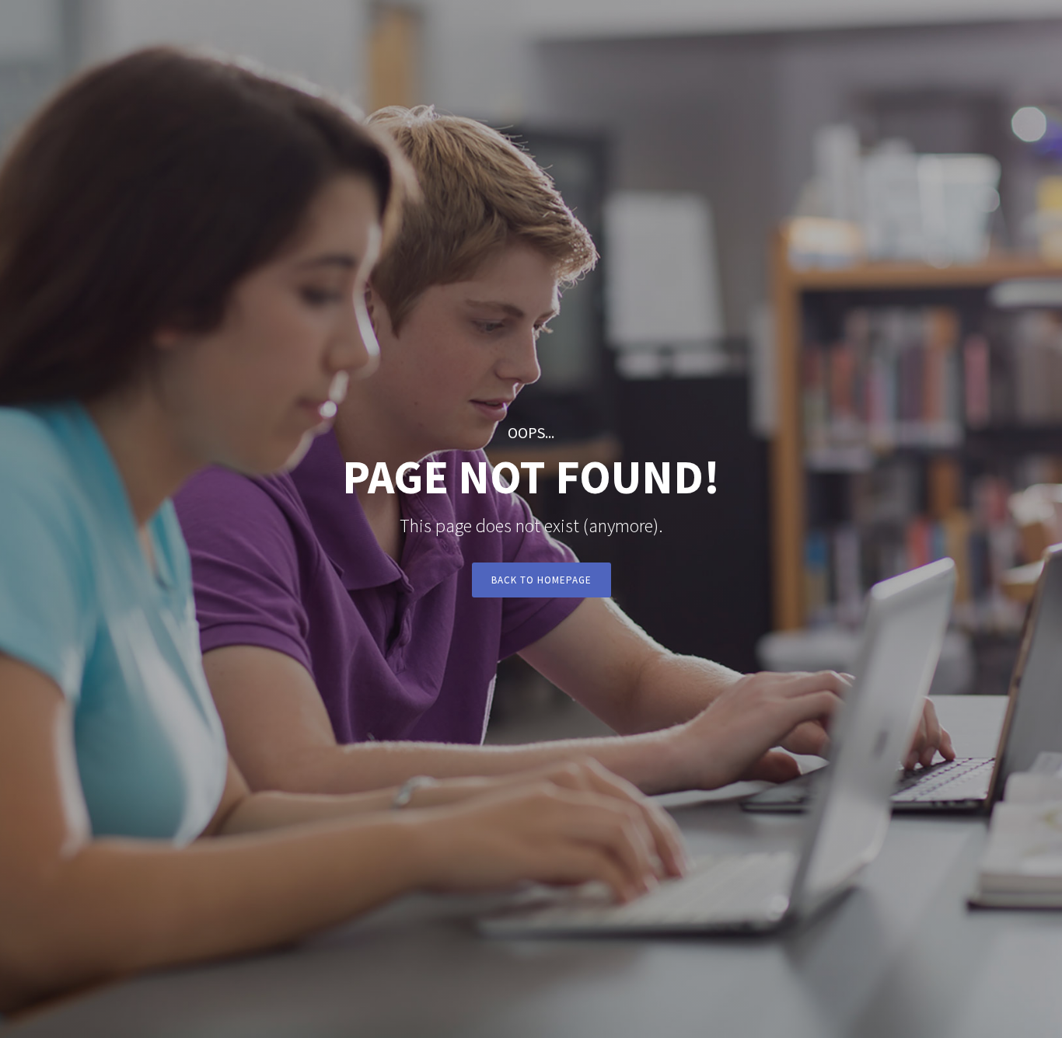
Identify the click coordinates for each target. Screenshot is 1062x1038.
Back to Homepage (541, 580)
